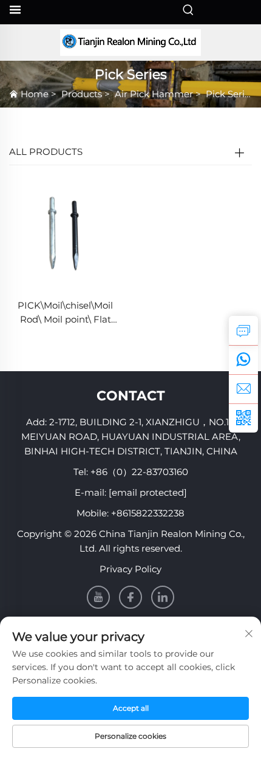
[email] (243, 388)
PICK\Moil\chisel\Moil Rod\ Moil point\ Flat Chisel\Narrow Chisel (65, 313)
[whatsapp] (243, 359)
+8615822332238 (148, 513)
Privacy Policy (130, 569)
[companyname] (130, 42)
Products (81, 94)
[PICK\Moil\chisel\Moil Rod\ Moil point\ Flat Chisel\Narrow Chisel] (65, 233)
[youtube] (98, 597)
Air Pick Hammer (154, 94)
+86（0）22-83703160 (139, 472)
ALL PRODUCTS (46, 151)
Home (35, 94)
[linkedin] (162, 597)
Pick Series (230, 94)
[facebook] (130, 597)
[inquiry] (243, 330)
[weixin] (243, 418)
